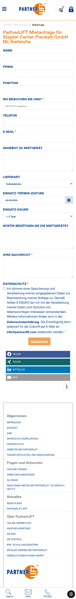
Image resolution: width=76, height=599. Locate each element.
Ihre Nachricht (18, 254)
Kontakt (12, 428)
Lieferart (11, 176)
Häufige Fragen (17, 469)
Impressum (14, 423)
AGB (9, 433)
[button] (38, 354)
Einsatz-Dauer (15, 209)
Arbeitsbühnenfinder (20, 475)
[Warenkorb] (61, 9)
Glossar (12, 480)
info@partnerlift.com (22, 331)
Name (7, 50)
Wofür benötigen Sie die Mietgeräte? (35, 225)
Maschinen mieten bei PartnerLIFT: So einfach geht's (36, 487)
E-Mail (9, 131)
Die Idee (11, 534)
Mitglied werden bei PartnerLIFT (27, 550)
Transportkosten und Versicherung (31, 455)
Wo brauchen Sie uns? (23, 98)
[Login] (71, 9)
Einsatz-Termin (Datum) (23, 192)
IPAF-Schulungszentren (22, 545)
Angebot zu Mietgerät (22, 147)
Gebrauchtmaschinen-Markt (25, 556)
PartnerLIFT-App (17, 509)
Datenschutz (15, 283)
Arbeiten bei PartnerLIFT (22, 450)
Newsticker (14, 503)
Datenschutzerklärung (23, 321)
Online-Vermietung (19, 523)
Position (10, 82)
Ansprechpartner (18, 529)
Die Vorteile (14, 539)
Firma (8, 66)
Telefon (10, 115)
